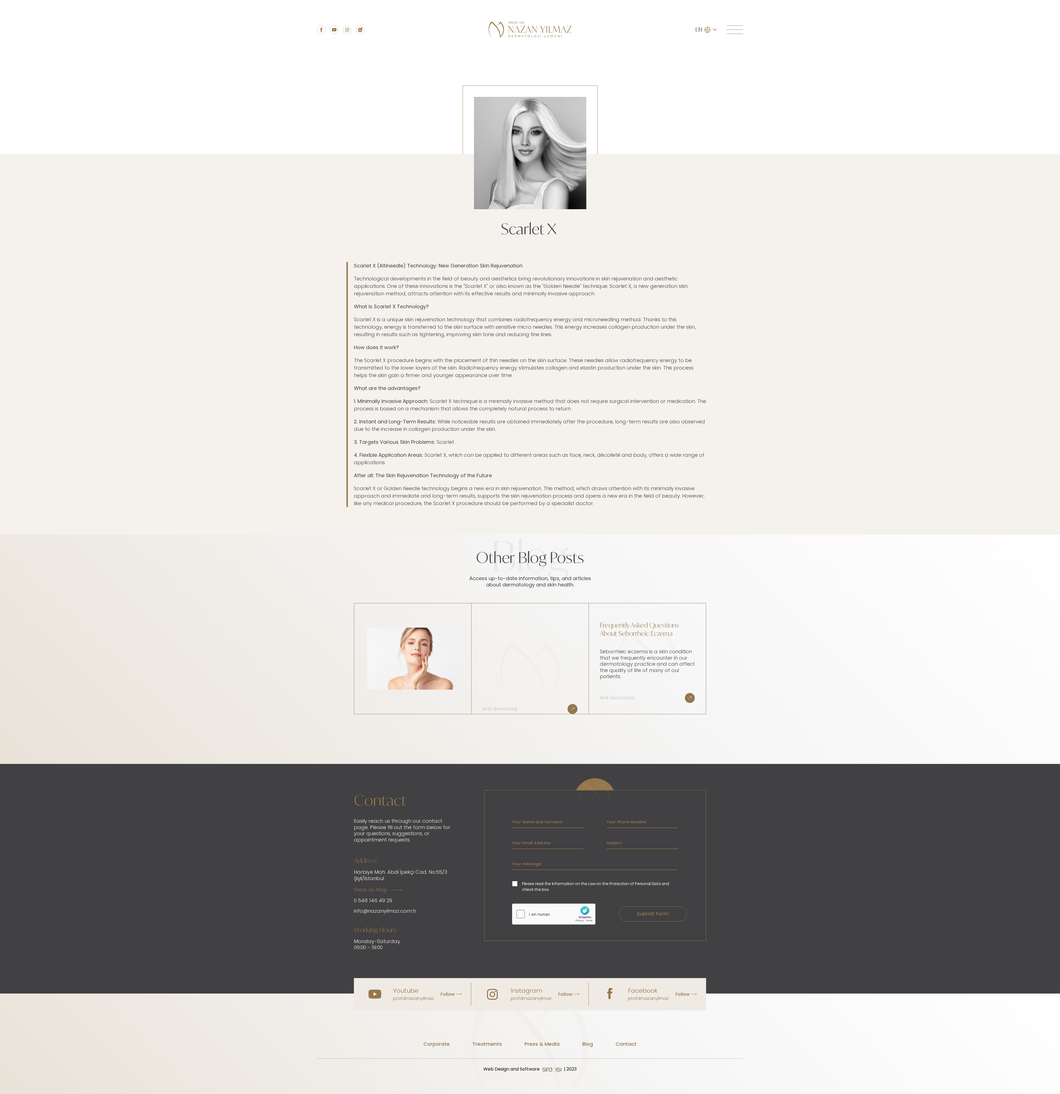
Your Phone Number (626, 822)
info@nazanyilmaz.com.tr (385, 910)
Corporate (436, 1043)
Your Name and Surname (537, 822)
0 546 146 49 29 (373, 900)
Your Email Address (531, 843)
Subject (614, 843)
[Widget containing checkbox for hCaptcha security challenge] (553, 914)
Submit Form (653, 913)
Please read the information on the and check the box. (595, 886)
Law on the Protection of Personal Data (624, 883)
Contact (626, 1043)
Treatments (487, 1043)
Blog (587, 1043)
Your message (526, 864)
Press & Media (542, 1043)
